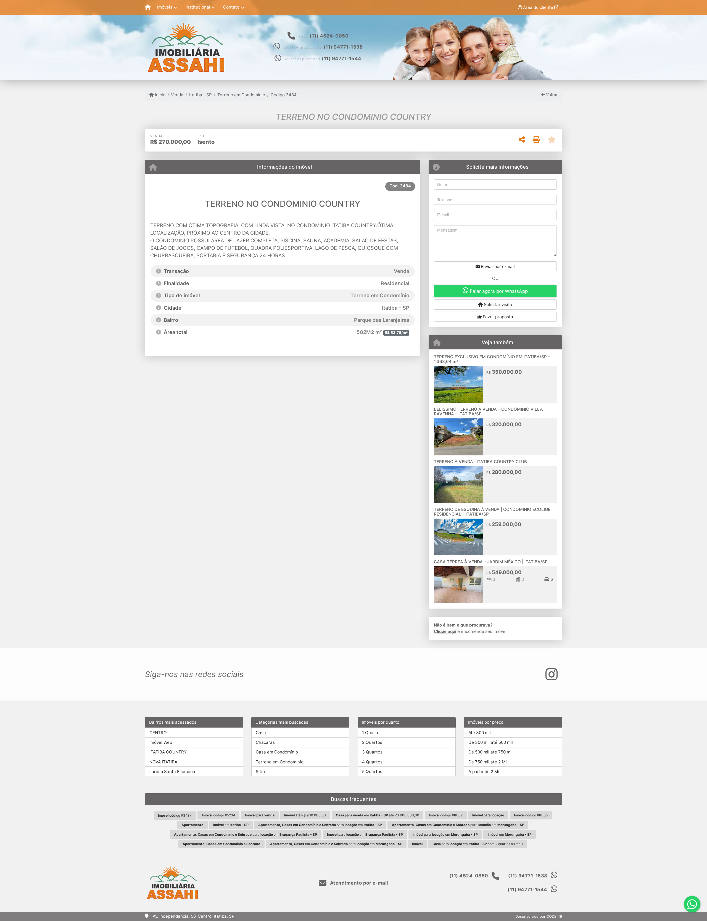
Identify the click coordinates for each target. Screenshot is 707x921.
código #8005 (531, 815)
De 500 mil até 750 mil (490, 752)
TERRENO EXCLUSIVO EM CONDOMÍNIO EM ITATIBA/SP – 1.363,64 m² (492, 359)
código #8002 (446, 815)
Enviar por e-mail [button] (497, 266)
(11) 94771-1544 (342, 58)
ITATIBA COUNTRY (168, 752)
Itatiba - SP (200, 94)
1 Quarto (370, 732)
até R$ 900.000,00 (305, 815)
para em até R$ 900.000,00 (377, 815)
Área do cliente (538, 7)
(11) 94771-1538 (343, 47)
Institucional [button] (198, 7)
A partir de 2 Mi (483, 771)
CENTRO (158, 732)
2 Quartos (372, 742)
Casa (261, 732)
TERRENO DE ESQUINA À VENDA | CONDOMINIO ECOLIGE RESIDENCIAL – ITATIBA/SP (492, 512)
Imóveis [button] (164, 7)
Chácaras (265, 742)
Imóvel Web (160, 742)
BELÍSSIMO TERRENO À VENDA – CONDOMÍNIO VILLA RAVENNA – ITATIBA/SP (488, 411)
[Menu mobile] (148, 7)
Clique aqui (445, 631)
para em (320, 825)
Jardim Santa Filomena (172, 771)
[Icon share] (551, 674)
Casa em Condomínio (277, 752)
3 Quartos (372, 752)
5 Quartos (372, 771)
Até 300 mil (479, 732)
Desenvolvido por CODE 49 (538, 916)
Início (159, 94)
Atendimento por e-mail (358, 883)
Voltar (551, 94)
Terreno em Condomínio (241, 94)
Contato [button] (231, 7)
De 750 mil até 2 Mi (487, 762)
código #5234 (218, 815)
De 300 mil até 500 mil (490, 742)
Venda (177, 94)
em (231, 825)
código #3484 (175, 815)
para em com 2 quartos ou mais (477, 844)
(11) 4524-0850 (329, 36)
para (260, 815)
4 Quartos (372, 762)
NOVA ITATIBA (163, 762)
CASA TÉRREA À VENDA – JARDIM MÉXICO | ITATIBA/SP (491, 561)
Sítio (260, 771)
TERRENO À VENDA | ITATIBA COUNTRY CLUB (480, 461)
